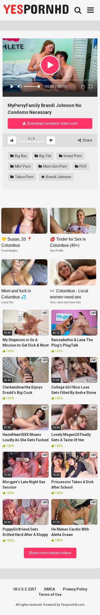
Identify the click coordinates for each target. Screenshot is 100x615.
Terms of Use (50, 594)
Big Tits (44, 156)
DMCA (49, 589)
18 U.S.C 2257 (24, 589)
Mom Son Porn (54, 166)
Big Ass (20, 156)
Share (87, 140)
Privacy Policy (75, 589)
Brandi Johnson (58, 177)
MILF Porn (22, 166)
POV (83, 166)
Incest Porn (72, 156)
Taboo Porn (24, 177)
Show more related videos (50, 553)
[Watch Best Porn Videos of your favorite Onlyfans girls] (36, 10)
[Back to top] (90, 604)
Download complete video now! (51, 123)
